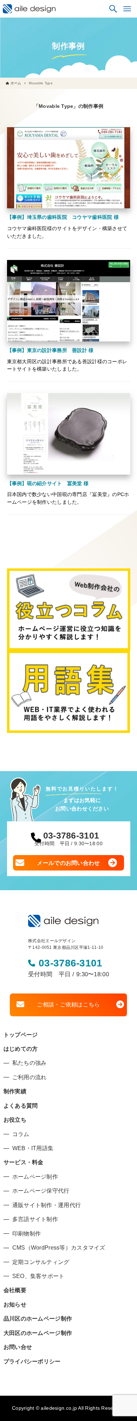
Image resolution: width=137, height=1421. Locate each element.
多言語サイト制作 (35, 1219)
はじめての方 (21, 1049)
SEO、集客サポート (38, 1276)
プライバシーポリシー (32, 1361)
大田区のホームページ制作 (38, 1333)
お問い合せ (18, 1347)
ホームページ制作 (35, 1177)
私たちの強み (29, 1063)
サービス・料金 (24, 1162)
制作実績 (15, 1091)
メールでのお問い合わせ (68, 863)
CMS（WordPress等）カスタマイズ (58, 1248)
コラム (21, 1134)
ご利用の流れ (29, 1077)
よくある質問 (21, 1106)
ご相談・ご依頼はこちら (68, 1005)
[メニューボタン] (127, 9)
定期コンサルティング (41, 1262)
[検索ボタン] (113, 9)
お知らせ (15, 1305)
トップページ (21, 1035)
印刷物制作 (26, 1234)
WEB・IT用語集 (33, 1148)
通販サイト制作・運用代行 (46, 1205)
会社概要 (15, 1290)
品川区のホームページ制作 (38, 1319)
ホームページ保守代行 (41, 1191)
